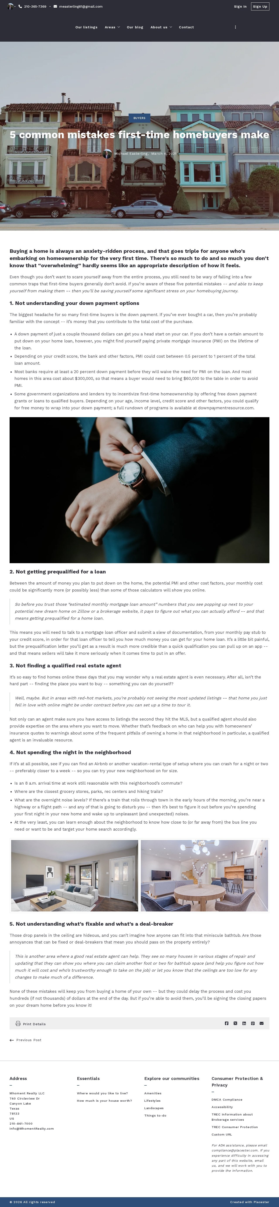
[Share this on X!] (235, 1023)
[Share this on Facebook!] (227, 1023)
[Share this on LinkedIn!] (244, 1023)
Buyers (139, 118)
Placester (261, 1202)
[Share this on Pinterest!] (253, 1023)
